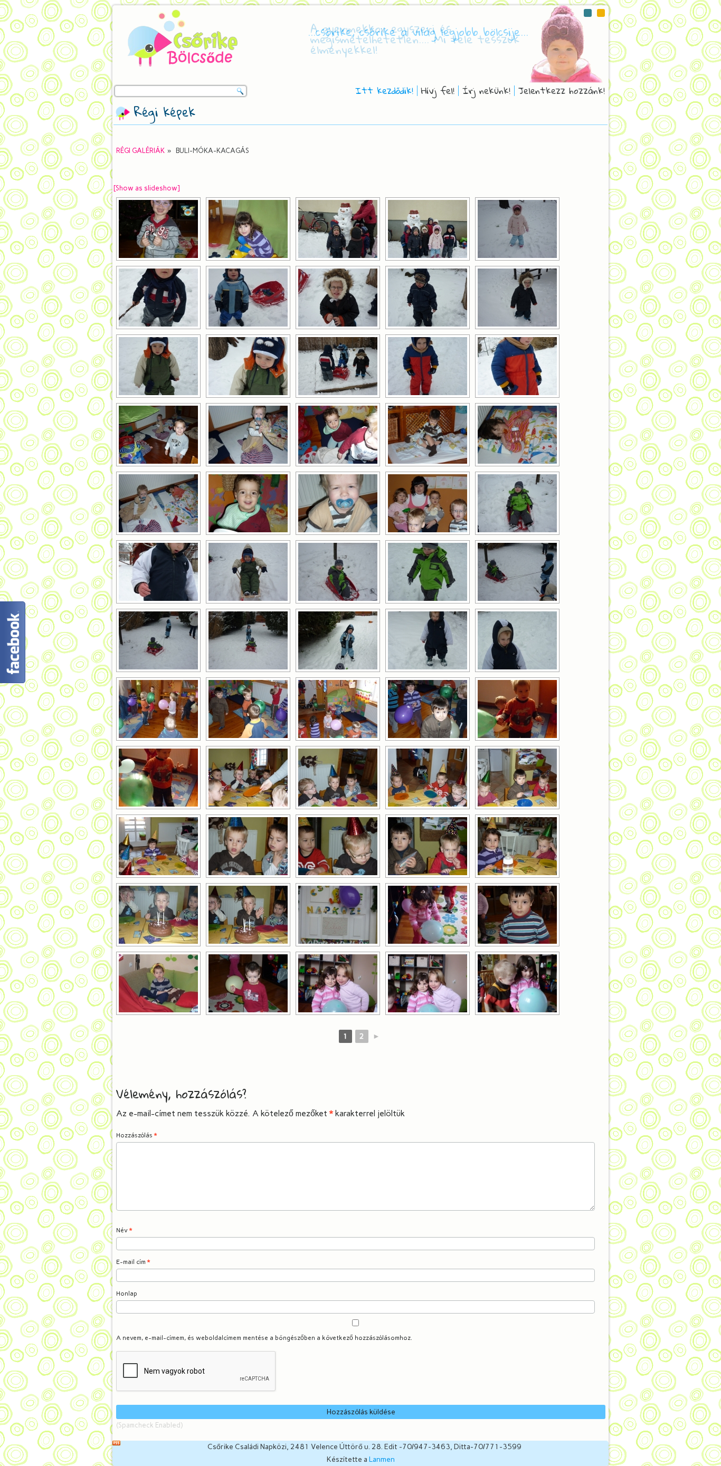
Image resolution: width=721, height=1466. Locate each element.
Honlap (126, 1293)
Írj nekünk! (486, 90)
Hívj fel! (437, 90)
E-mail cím (133, 1262)
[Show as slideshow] (146, 188)
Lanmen (382, 1459)
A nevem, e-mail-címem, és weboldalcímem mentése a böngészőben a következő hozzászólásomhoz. (264, 1338)
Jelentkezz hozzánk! (561, 90)
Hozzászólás (136, 1135)
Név (124, 1230)
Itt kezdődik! (384, 90)
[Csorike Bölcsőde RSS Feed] (116, 1443)
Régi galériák (140, 151)
